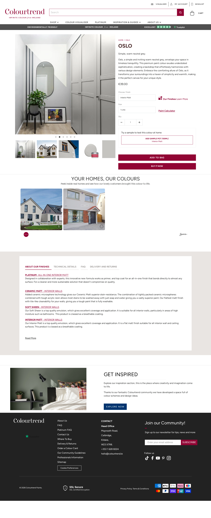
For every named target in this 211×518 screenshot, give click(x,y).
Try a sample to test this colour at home (141, 132)
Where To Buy (64, 439)
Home (120, 40)
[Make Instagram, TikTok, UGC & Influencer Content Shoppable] (183, 235)
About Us (62, 420)
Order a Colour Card (67, 448)
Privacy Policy (126, 489)
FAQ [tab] (83, 266)
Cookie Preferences (69, 468)
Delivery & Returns (66, 443)
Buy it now (157, 166)
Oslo (127, 40)
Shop (53, 22)
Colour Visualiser (76, 22)
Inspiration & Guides (125, 22)
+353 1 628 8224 (110, 449)
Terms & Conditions (141, 489)
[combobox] (116, 12)
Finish (128, 92)
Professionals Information (70, 457)
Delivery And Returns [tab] (103, 266)
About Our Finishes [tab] (37, 266)
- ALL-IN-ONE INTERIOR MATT (46, 275)
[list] (65, 149)
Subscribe (189, 442)
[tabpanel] (105, 307)
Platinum (100, 22)
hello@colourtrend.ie (112, 453)
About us (153, 22)
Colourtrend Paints (34, 488)
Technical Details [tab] (65, 266)
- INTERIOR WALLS (43, 291)
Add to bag (157, 157)
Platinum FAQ (64, 430)
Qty (119, 116)
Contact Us (63, 434)
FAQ (59, 425)
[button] (197, 13)
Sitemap (61, 462)
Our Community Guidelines (71, 452)
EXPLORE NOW (115, 406)
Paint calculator (166, 110)
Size (120, 104)
